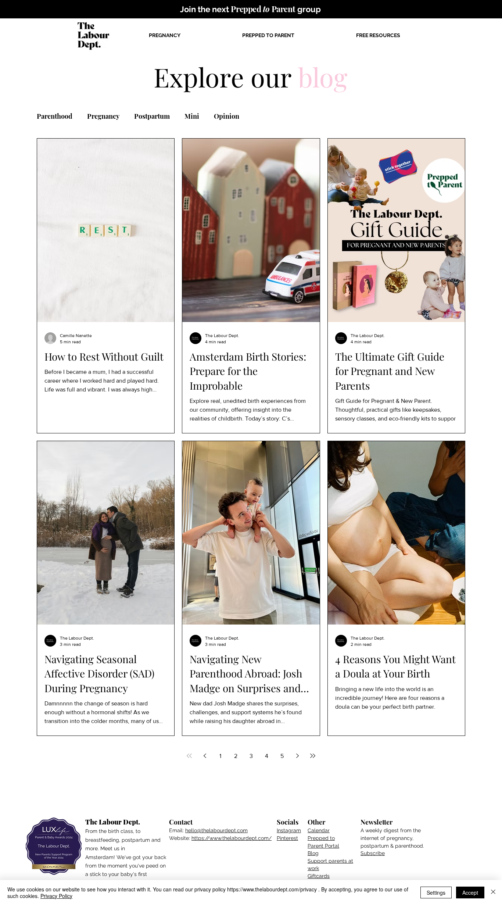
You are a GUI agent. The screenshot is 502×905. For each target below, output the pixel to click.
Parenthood (54, 116)
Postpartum (152, 116)
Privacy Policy (56, 895)
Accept (470, 892)
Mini (191, 116)
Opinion (226, 116)
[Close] (493, 892)
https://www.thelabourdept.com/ (231, 838)
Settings (436, 892)
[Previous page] (204, 755)
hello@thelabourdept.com (216, 830)
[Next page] (297, 755)
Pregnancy (103, 116)
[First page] (189, 755)
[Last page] (312, 755)
